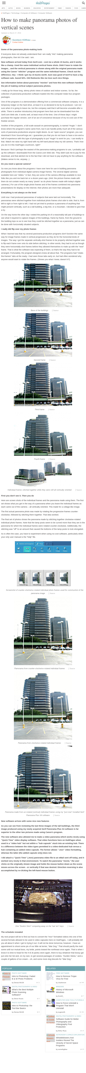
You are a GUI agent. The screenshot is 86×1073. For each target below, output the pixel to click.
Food (76, 8)
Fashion (68, 8)
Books (18, 8)
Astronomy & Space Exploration (70, 1035)
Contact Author (17, 42)
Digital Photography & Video (68, 1016)
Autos (10, 8)
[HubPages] (43, 3)
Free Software (62, 973)
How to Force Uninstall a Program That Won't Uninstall (67, 1005)
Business (27, 8)
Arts (3, 8)
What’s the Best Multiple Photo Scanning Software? (22, 992)
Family (60, 8)
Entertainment (49, 8)
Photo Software (19, 973)
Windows (60, 986)
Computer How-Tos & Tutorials (70, 1000)
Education (37, 8)
